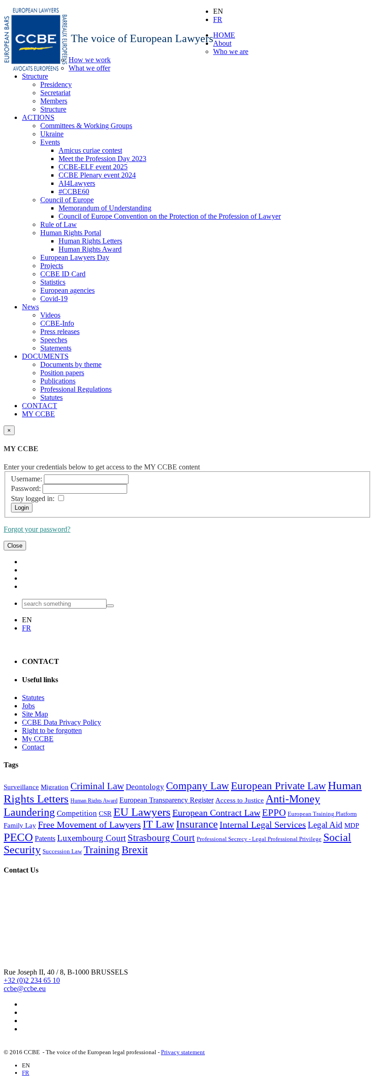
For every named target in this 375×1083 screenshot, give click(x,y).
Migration (55, 787)
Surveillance (21, 787)
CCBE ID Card (63, 274)
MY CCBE (38, 414)
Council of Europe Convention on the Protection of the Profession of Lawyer (170, 216)
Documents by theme (71, 364)
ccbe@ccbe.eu (25, 988)
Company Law (197, 786)
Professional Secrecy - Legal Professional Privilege (259, 838)
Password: (26, 488)
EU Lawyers (142, 811)
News (30, 307)
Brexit (135, 850)
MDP (351, 825)
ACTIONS (38, 117)
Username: (26, 479)
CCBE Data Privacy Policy (61, 722)
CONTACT (39, 405)
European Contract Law (216, 813)
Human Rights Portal (70, 233)
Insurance (197, 824)
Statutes (51, 397)
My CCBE (38, 739)
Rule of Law (58, 224)
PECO (18, 836)
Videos (50, 315)
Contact (33, 747)
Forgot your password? (37, 529)
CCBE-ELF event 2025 (93, 167)
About (222, 43)
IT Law (158, 824)
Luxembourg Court (91, 838)
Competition (77, 813)
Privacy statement (183, 1052)
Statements (55, 348)
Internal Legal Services (263, 824)
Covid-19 (54, 298)
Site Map (35, 714)
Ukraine (52, 134)
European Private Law (278, 786)
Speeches (53, 340)
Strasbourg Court (161, 837)
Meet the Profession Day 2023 (102, 158)
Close (14, 545)
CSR (105, 813)
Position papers (62, 373)
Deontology (145, 786)
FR (217, 19)
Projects (51, 265)
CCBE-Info (57, 323)
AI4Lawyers (77, 183)
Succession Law (62, 851)
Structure (35, 76)
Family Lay (20, 825)
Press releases (60, 331)
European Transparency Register (166, 800)
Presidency (56, 84)
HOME (224, 35)
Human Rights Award (90, 249)
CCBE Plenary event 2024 (97, 175)
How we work (90, 60)
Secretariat (55, 93)
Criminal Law (97, 786)
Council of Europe (67, 200)
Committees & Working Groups (86, 125)
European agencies (67, 290)
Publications (57, 381)
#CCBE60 (74, 191)
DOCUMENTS (45, 356)
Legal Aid (325, 825)
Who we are (230, 51)
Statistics (52, 282)
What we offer (89, 68)
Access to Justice (239, 800)
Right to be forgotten (52, 730)
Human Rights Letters (90, 241)
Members (53, 101)
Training (102, 850)
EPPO (274, 812)
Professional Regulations (76, 389)
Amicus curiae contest (90, 150)
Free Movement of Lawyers (89, 824)
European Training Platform (322, 813)
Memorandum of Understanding (105, 208)
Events (50, 142)
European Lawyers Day (74, 257)
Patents (45, 838)
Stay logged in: (32, 498)
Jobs (28, 706)
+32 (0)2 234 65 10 (32, 980)
